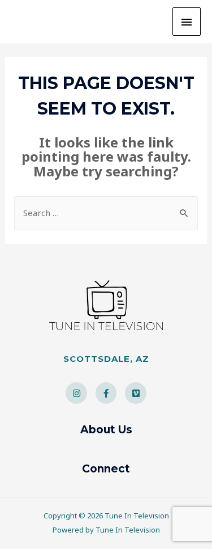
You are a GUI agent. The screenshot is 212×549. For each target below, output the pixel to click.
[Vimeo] (135, 393)
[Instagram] (76, 393)
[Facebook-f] (106, 393)
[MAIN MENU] (186, 21)
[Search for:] (106, 212)
